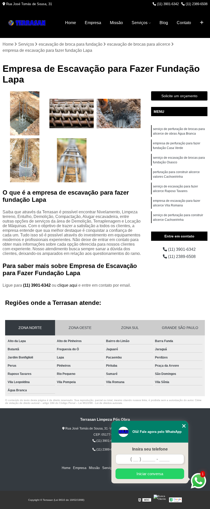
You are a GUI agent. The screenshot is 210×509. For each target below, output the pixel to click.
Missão (116, 23)
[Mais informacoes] (201, 23)
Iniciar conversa (149, 474)
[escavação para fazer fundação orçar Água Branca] (119, 113)
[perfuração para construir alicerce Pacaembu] (71, 113)
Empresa (93, 23)
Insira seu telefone (150, 449)
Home (70, 23)
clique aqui (67, 285)
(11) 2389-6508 (196, 4)
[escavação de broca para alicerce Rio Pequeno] (25, 160)
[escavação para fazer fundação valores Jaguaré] (25, 113)
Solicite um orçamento (179, 96)
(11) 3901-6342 (167, 4)
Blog (164, 23)
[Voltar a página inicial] (28, 23)
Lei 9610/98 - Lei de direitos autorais (100, 403)
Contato (184, 23)
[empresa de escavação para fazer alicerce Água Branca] (71, 160)
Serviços (140, 23)
